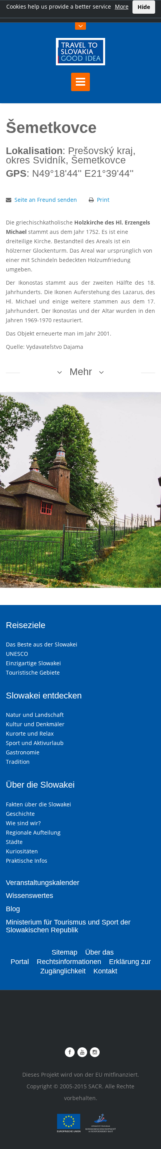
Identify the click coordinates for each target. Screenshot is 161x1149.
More (122, 6)
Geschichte (20, 813)
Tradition (18, 761)
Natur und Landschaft (35, 714)
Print (103, 199)
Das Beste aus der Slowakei (41, 644)
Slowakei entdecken (44, 695)
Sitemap (64, 952)
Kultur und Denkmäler (35, 724)
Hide (144, 7)
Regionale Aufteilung (33, 832)
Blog (13, 909)
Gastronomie (22, 752)
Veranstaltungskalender (42, 883)
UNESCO (17, 653)
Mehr (81, 371)
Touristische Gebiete (33, 672)
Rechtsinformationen (69, 962)
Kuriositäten (22, 851)
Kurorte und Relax (30, 733)
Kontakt (105, 971)
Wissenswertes (29, 895)
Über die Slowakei (40, 785)
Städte (14, 842)
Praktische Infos (26, 860)
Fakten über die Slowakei (38, 804)
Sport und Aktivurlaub (35, 743)
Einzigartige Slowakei (33, 663)
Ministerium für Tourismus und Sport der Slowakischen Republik (68, 926)
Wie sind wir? (23, 823)
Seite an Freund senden (45, 199)
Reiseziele (25, 625)
